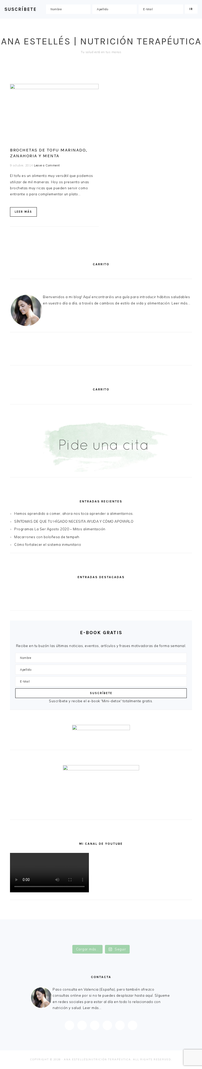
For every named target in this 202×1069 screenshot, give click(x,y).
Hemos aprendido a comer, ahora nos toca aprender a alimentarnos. (74, 513)
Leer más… (92, 1008)
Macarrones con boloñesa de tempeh (46, 537)
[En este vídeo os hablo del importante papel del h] (56, 934)
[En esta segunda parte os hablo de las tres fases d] (146, 928)
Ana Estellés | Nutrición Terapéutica (101, 41)
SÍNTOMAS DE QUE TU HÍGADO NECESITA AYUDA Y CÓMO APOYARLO (73, 521)
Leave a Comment (47, 165)
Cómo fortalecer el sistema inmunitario (47, 544)
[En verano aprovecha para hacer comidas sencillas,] (56, 940)
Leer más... (180, 303)
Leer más (23, 211)
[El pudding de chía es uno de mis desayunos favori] (56, 928)
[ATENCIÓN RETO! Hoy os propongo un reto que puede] (146, 940)
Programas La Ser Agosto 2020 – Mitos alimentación (59, 529)
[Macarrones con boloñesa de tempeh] (147, 601)
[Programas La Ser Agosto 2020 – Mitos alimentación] (54, 601)
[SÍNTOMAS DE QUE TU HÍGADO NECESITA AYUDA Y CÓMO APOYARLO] (147, 590)
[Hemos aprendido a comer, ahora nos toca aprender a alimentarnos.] (54, 590)
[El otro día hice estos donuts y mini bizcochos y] (146, 934)
